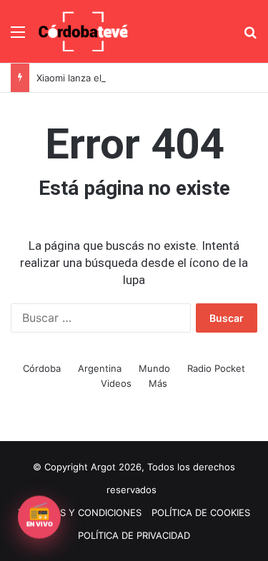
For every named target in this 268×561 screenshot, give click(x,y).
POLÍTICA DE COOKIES (201, 512)
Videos (116, 383)
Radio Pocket (216, 368)
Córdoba (42, 368)
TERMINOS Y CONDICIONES (80, 512)
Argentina (99, 368)
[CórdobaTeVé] (83, 31)
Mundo (154, 368)
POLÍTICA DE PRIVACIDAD (134, 535)
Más (158, 383)
